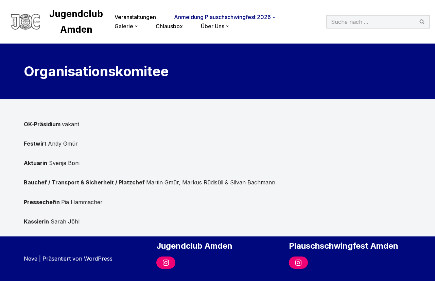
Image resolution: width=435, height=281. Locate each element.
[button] (274, 17)
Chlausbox (169, 26)
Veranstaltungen (135, 17)
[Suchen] (422, 22)
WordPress (98, 258)
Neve (30, 258)
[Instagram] (165, 263)
